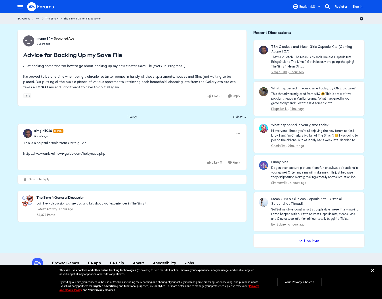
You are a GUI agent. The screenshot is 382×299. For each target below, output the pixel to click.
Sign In (357, 7)
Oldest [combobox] (240, 117)
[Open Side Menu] (20, 6)
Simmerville (279, 183)
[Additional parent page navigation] (37, 18)
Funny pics (279, 162)
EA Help (117, 262)
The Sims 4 (52, 18)
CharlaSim (278, 146)
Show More (311, 241)
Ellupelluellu (279, 109)
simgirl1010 (43, 131)
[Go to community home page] (40, 6)
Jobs (189, 262)
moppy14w (44, 39)
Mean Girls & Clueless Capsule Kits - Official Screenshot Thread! (306, 201)
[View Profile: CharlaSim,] (263, 128)
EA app (94, 262)
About (138, 262)
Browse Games (65, 262)
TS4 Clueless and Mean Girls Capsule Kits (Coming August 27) (311, 49)
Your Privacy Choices (299, 282)
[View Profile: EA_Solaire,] (263, 202)
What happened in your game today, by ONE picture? (313, 88)
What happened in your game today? (300, 125)
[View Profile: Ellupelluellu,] (263, 91)
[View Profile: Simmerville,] (263, 165)
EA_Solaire (278, 224)
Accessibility (164, 262)
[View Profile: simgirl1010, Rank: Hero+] (27, 133)
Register (341, 7)
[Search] (327, 6)
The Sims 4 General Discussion (82, 18)
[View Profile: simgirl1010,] (263, 50)
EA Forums (23, 18)
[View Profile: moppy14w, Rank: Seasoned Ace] (28, 40)
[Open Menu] (361, 18)
